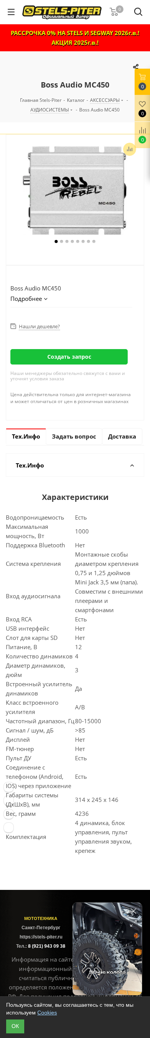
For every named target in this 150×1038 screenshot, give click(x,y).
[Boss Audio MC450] (75, 190)
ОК (15, 1026)
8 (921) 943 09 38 (46, 946)
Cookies (47, 1012)
